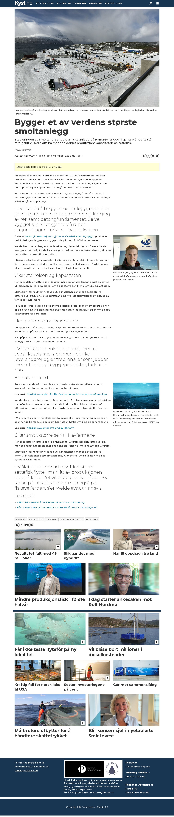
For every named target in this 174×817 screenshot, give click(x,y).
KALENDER (95, 3)
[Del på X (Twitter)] (148, 156)
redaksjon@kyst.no (26, 770)
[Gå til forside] (23, 3)
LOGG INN (80, 3)
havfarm (52, 519)
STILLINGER (64, 3)
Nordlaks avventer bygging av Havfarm (50, 428)
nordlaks (92, 519)
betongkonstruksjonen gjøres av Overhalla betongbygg (59, 236)
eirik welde (36, 519)
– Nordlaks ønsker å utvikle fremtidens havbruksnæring (51, 502)
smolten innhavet (72, 519)
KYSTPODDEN (113, 3)
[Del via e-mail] (157, 156)
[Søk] (150, 3)
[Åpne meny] (157, 3)
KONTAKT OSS (45, 3)
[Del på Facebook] (144, 156)
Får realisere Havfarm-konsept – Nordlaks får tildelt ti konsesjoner (57, 507)
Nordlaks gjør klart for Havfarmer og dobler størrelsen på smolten (67, 394)
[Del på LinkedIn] (153, 156)
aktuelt (21, 519)
